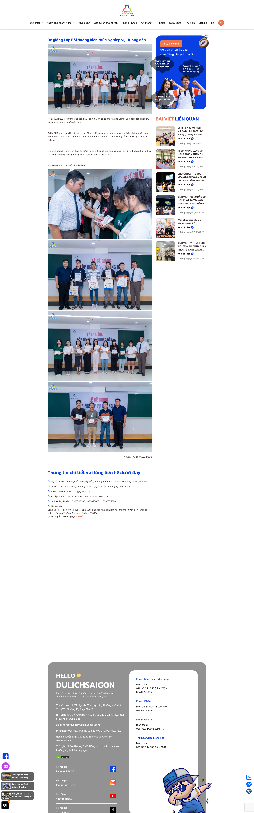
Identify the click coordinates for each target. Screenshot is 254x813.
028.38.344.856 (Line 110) (150, 728)
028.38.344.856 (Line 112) (150, 688)
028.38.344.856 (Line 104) (151, 747)
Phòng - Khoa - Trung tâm (136, 22)
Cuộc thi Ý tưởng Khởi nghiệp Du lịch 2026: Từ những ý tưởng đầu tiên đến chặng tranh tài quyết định (191, 131)
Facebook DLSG (65, 771)
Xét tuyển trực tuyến (106, 22)
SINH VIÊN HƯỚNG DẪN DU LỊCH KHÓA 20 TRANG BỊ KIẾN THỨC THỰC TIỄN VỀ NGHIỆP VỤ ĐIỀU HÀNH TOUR (192, 201)
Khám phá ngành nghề (59, 22)
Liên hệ (203, 22)
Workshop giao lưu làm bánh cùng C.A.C (189, 222)
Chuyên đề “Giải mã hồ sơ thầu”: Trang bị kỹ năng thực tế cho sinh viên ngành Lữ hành (21, 795)
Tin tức (161, 22)
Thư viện (190, 22)
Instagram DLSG (65, 785)
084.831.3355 (144, 692)
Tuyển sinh (84, 22)
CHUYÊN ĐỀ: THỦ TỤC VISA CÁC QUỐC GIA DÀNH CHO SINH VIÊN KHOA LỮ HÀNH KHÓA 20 (192, 177)
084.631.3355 (144, 710)
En (212, 22)
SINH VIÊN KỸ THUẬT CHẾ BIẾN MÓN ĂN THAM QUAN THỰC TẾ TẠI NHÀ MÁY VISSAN (192, 247)
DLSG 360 (175, 22)
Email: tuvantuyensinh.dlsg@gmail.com (78, 724)
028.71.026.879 (158, 706)
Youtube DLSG (64, 798)
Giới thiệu (35, 22)
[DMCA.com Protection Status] (62, 757)
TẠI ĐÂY (80, 516)
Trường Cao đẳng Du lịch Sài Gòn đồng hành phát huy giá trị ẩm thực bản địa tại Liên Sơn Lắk (21, 776)
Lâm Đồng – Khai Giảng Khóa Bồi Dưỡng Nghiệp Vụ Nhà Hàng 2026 (22, 786)
